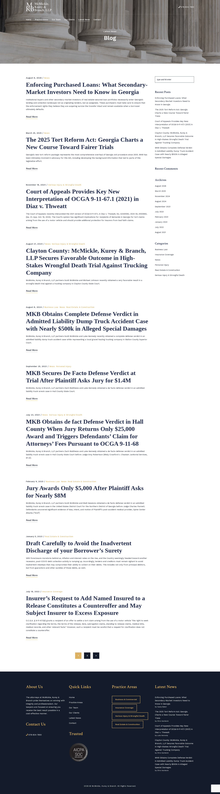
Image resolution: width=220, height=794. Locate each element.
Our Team (56, 19)
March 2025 (160, 191)
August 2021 (160, 232)
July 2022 (159, 227)
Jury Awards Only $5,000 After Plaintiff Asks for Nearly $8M (85, 492)
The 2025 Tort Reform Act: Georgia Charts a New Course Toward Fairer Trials (84, 143)
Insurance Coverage (52, 591)
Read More (32, 116)
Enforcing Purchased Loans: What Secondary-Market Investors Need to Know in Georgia (87, 88)
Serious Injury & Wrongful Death (64, 185)
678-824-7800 (187, 7)
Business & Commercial (126, 699)
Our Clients (69, 19)
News (47, 78)
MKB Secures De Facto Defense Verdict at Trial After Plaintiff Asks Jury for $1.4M (81, 377)
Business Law (51, 307)
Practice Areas (41, 19)
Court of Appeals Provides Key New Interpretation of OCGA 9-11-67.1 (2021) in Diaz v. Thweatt (82, 198)
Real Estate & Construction (80, 307)
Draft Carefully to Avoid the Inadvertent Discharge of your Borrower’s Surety (78, 547)
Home (28, 19)
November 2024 (162, 196)
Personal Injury (63, 366)
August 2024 (160, 201)
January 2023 (161, 222)
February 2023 (161, 217)
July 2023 (159, 212)
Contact (97, 19)
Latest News (84, 19)
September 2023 (162, 206)
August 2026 (160, 186)
